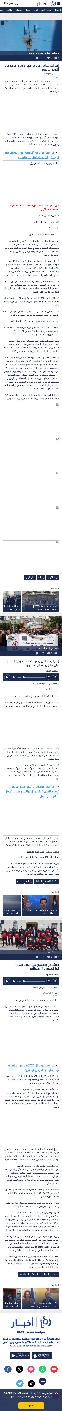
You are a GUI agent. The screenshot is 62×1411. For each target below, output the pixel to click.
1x (14, 677)
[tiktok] (31, 1383)
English (10, 3)
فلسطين (18, 10)
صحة (28, 10)
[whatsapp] (42, 1369)
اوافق (31, 1405)
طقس (9, 10)
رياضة (55, 996)
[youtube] (54, 1369)
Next (3, 633)
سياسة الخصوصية (17, 1396)
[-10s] (48, 677)
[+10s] (55, 677)
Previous (59, 633)
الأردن (35, 10)
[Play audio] (7, 677)
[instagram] (31, 1369)
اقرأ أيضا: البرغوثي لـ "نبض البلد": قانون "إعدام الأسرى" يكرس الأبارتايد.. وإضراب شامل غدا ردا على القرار (32, 791)
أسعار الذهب (46, 10)
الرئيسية (58, 10)
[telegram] (20, 1383)
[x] (19, 1369)
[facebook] (8, 1369)
